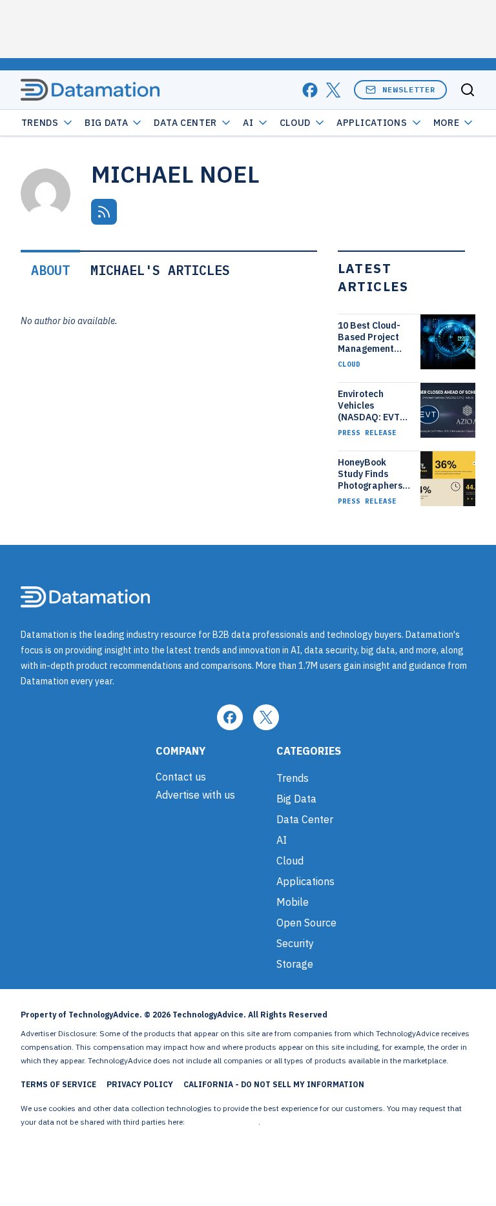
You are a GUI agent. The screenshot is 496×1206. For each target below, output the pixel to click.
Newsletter (408, 89)
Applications (371, 122)
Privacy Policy (140, 1084)
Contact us (181, 777)
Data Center (185, 122)
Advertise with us (195, 795)
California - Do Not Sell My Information (273, 1084)
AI (248, 122)
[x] (333, 90)
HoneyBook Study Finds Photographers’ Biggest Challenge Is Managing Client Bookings (372, 473)
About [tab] (50, 270)
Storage (294, 963)
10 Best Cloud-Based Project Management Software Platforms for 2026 (369, 337)
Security (295, 943)
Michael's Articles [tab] (160, 270)
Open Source (306, 922)
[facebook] (310, 90)
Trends (40, 122)
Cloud (295, 122)
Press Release (367, 432)
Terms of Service (58, 1084)
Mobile (292, 901)
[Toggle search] (467, 89)
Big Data (107, 122)
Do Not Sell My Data (222, 1122)
